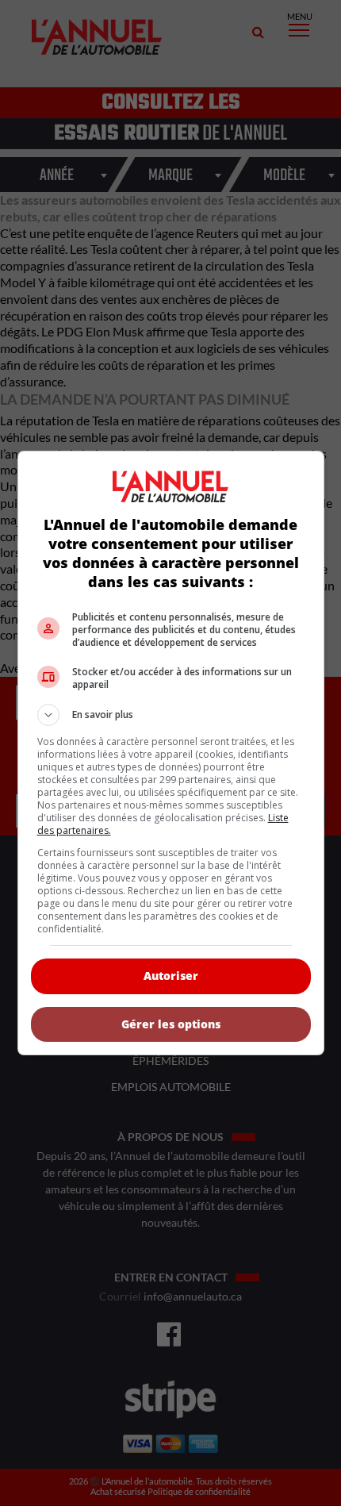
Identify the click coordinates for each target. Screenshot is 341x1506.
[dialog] (170, 753)
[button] (171, 715)
